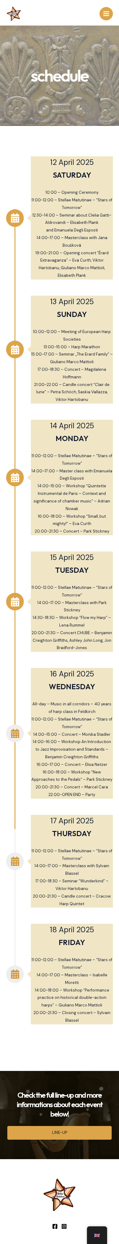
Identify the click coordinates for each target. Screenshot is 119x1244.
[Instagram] (64, 1226)
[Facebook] (55, 1226)
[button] (59, 1133)
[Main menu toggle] (106, 13)
